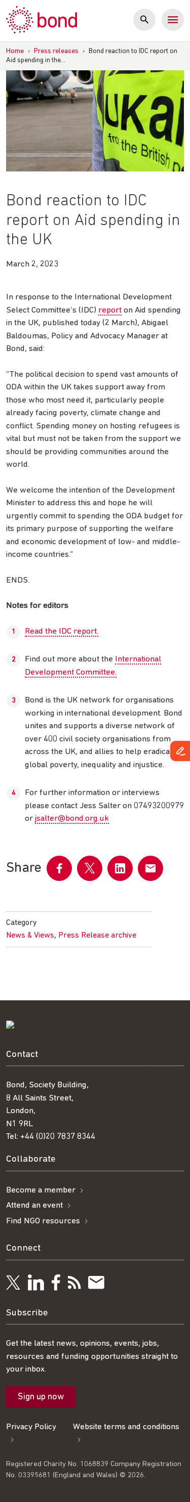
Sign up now (41, 1397)
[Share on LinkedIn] (120, 868)
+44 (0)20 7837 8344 (57, 1136)
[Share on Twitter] (89, 868)
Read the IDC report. (61, 631)
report (110, 310)
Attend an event (34, 1205)
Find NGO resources (43, 1221)
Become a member (40, 1190)
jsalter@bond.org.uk (72, 818)
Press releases (56, 51)
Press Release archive (97, 936)
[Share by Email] (150, 868)
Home (15, 51)
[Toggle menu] (173, 20)
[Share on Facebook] (59, 868)
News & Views (30, 936)
